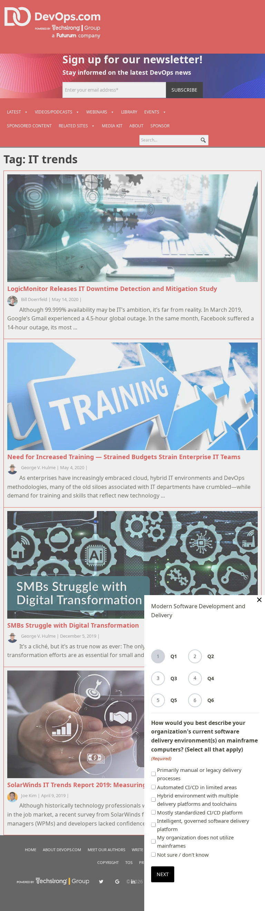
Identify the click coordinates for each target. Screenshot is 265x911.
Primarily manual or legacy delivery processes (199, 774)
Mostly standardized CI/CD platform (200, 812)
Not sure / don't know (183, 854)
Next (163, 874)
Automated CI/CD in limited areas (197, 787)
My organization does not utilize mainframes (195, 841)
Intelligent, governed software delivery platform (203, 824)
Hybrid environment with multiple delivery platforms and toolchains (197, 799)
